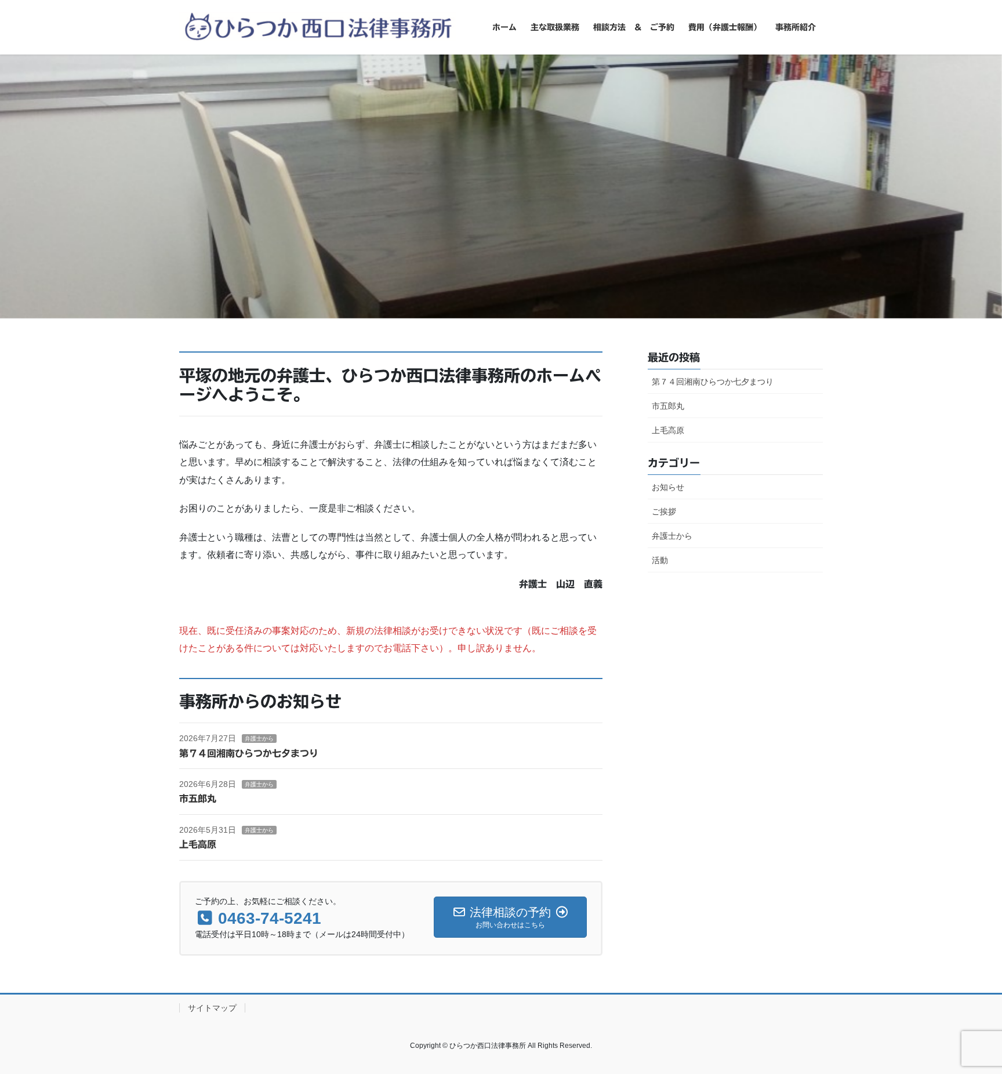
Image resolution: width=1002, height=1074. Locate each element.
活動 (660, 560)
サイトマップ (212, 1008)
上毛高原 (197, 844)
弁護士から (259, 738)
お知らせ (668, 487)
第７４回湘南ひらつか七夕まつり (248, 753)
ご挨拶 (664, 511)
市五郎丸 (197, 798)
